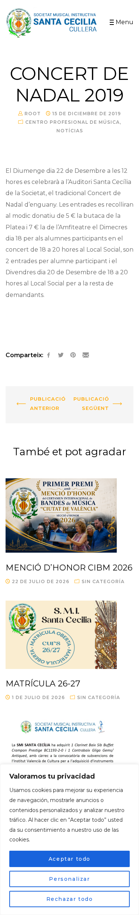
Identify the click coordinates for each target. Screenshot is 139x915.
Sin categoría (103, 581)
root (32, 113)
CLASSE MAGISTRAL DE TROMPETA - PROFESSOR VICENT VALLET (37, 406)
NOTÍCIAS (69, 130)
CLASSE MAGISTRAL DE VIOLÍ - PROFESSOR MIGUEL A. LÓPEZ (103, 406)
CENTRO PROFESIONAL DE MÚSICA (72, 122)
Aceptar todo (69, 859)
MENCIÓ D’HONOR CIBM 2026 (69, 568)
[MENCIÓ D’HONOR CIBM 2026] (69, 515)
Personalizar (69, 879)
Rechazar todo (69, 899)
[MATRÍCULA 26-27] (69, 635)
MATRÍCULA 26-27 (43, 684)
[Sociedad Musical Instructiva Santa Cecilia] (52, 22)
